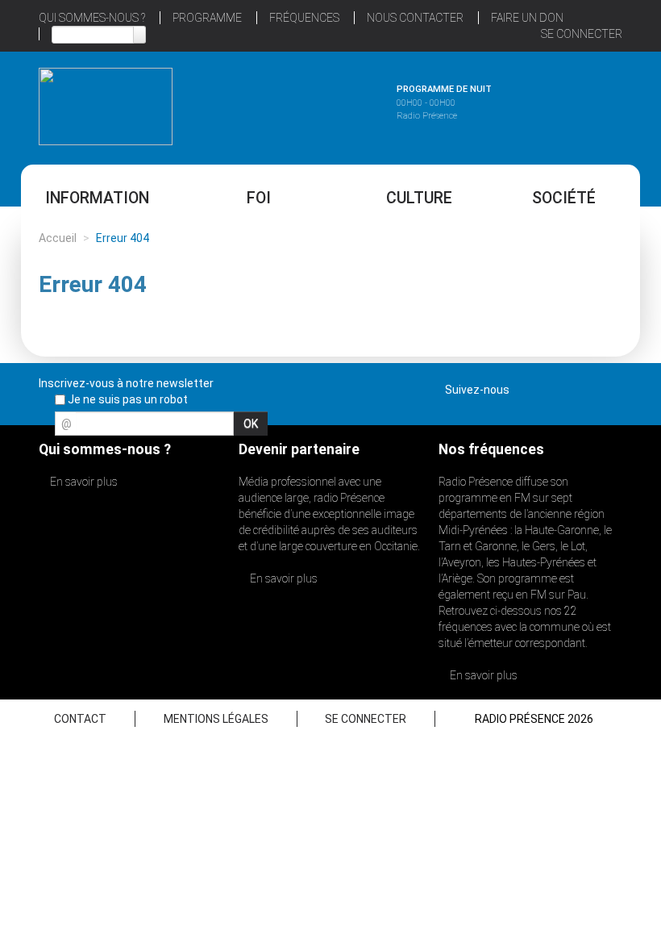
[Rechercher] (139, 35)
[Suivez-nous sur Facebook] (525, 386)
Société (564, 198)
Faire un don (527, 17)
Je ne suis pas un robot (126, 399)
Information (97, 198)
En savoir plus (83, 481)
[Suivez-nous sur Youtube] (581, 386)
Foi (259, 198)
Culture (419, 198)
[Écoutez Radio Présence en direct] (311, 104)
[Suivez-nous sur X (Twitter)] (553, 386)
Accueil (58, 238)
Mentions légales (216, 718)
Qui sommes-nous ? (92, 17)
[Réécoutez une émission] (555, 104)
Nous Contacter (415, 17)
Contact (80, 718)
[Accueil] (106, 106)
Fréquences (304, 17)
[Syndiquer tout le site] (609, 386)
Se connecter (581, 33)
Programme (207, 17)
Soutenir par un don (580, 437)
